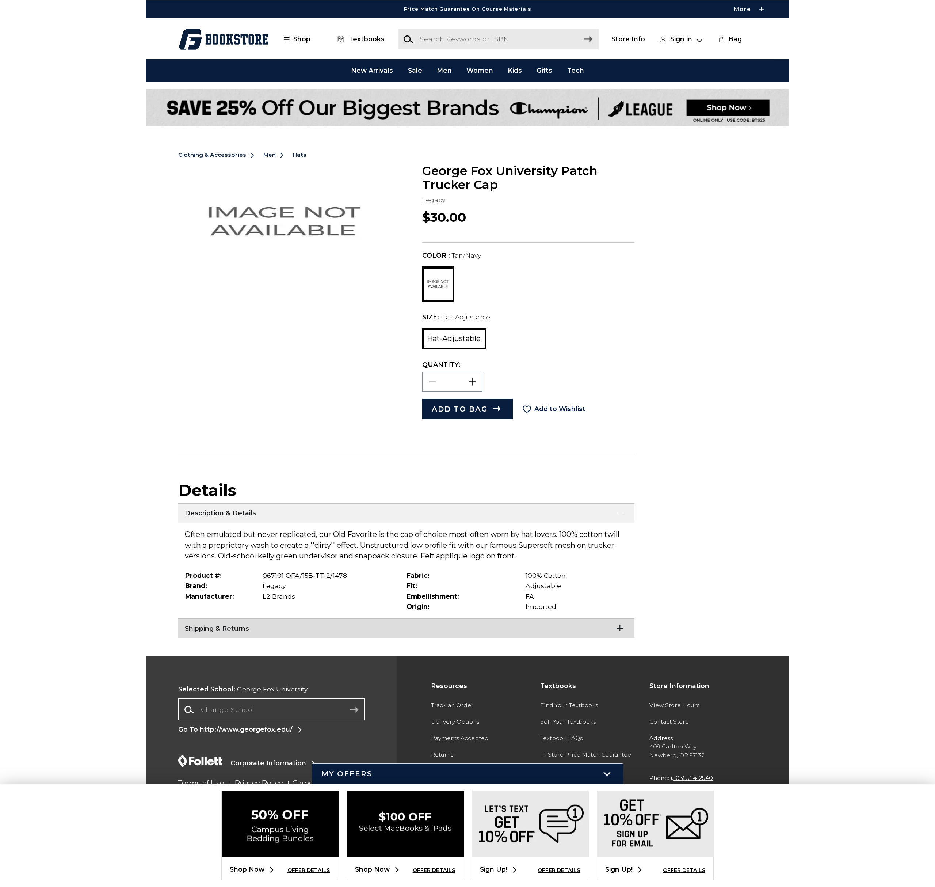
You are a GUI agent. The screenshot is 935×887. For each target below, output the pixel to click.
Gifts (544, 70)
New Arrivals (372, 70)
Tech (575, 70)
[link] (729, 39)
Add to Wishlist (559, 409)
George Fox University (243, 689)
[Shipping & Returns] (406, 627)
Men (444, 70)
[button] (467, 9)
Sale (415, 70)
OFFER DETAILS (308, 870)
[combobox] (271, 709)
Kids (515, 70)
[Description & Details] (406, 512)
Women (479, 70)
